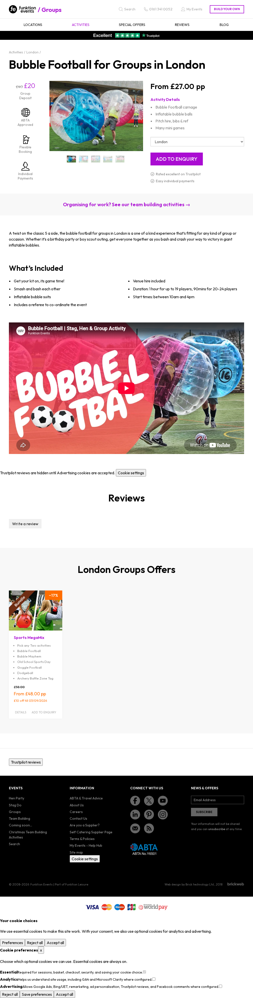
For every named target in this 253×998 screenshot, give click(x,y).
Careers (76, 812)
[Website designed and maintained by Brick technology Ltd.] (235, 884)
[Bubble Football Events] (120, 159)
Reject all (35, 942)
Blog (224, 25)
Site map (76, 852)
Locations (33, 25)
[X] (149, 801)
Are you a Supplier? (85, 825)
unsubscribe (216, 829)
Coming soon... (20, 825)
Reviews (182, 25)
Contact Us (78, 818)
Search (14, 844)
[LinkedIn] (135, 814)
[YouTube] (163, 801)
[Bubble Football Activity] (84, 159)
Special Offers (132, 25)
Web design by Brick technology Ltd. (189, 884)
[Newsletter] (135, 828)
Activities (80, 25)
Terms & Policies (82, 839)
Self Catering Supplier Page (91, 832)
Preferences (12, 942)
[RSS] (149, 828)
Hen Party (16, 798)
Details (20, 712)
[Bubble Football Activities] (96, 159)
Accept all (55, 942)
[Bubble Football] (71, 159)
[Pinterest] (149, 814)
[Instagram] (163, 814)
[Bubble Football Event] (108, 159)
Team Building (19, 818)
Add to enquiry (44, 712)
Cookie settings (131, 472)
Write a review (25, 523)
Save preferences (37, 994)
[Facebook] (135, 801)
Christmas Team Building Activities (28, 834)
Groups (52, 9)
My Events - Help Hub (86, 845)
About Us (77, 805)
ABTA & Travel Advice (86, 798)
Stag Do (15, 805)
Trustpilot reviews (26, 762)
